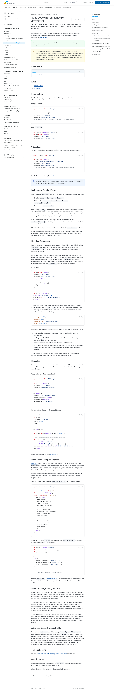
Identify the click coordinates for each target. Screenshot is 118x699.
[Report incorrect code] (79, 71)
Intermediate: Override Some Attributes (102, 39)
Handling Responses (97, 30)
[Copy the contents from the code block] (82, 71)
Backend (48, 14)
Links (93, 19)
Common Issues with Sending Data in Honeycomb (52, 654)
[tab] (34, 71)
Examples (95, 33)
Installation (95, 16)
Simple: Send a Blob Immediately (103, 36)
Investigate (23, 7)
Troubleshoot (48, 7)
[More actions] (83, 19)
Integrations (58, 7)
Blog (9, 16)
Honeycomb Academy (14, 19)
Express (33, 463)
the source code (58, 176)
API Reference (67, 7)
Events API (43, 37)
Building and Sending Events (100, 27)
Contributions (96, 54)
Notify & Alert (32, 7)
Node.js (55, 14)
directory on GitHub (47, 579)
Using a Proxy (97, 25)
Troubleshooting (96, 51)
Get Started (7, 7)
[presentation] (57, 115)
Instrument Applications (37, 14)
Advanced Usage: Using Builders (101, 46)
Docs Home (11, 13)
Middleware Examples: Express (100, 43)
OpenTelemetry (40, 45)
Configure (40, 7)
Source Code (38, 85)
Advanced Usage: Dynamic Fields (101, 49)
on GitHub (53, 454)
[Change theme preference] (112, 2)
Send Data (15, 7)
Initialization (95, 22)
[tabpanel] (58, 75)
